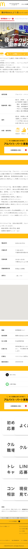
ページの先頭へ (13, 521)
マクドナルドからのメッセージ (14, 4)
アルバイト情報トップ (4, 526)
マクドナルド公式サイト (5, 540)
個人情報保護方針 (15, 540)
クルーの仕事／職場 (23, 528)
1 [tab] (23, 50)
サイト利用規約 (24, 540)
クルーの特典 (22, 531)
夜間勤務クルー (6, 18)
